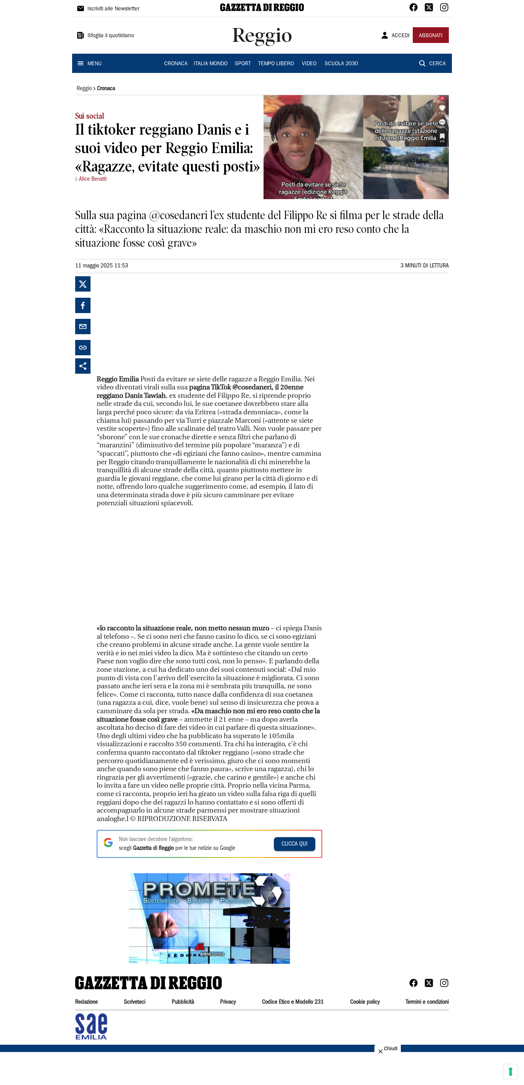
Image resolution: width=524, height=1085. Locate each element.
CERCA (437, 64)
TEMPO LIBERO (276, 64)
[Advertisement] (154, 324)
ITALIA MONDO (210, 64)
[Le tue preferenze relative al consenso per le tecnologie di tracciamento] (510, 1071)
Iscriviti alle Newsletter (113, 9)
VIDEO (309, 64)
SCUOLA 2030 (341, 64)
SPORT (243, 64)
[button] (209, 918)
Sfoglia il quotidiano (110, 36)
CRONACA (176, 64)
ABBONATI (431, 36)
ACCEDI (401, 36)
